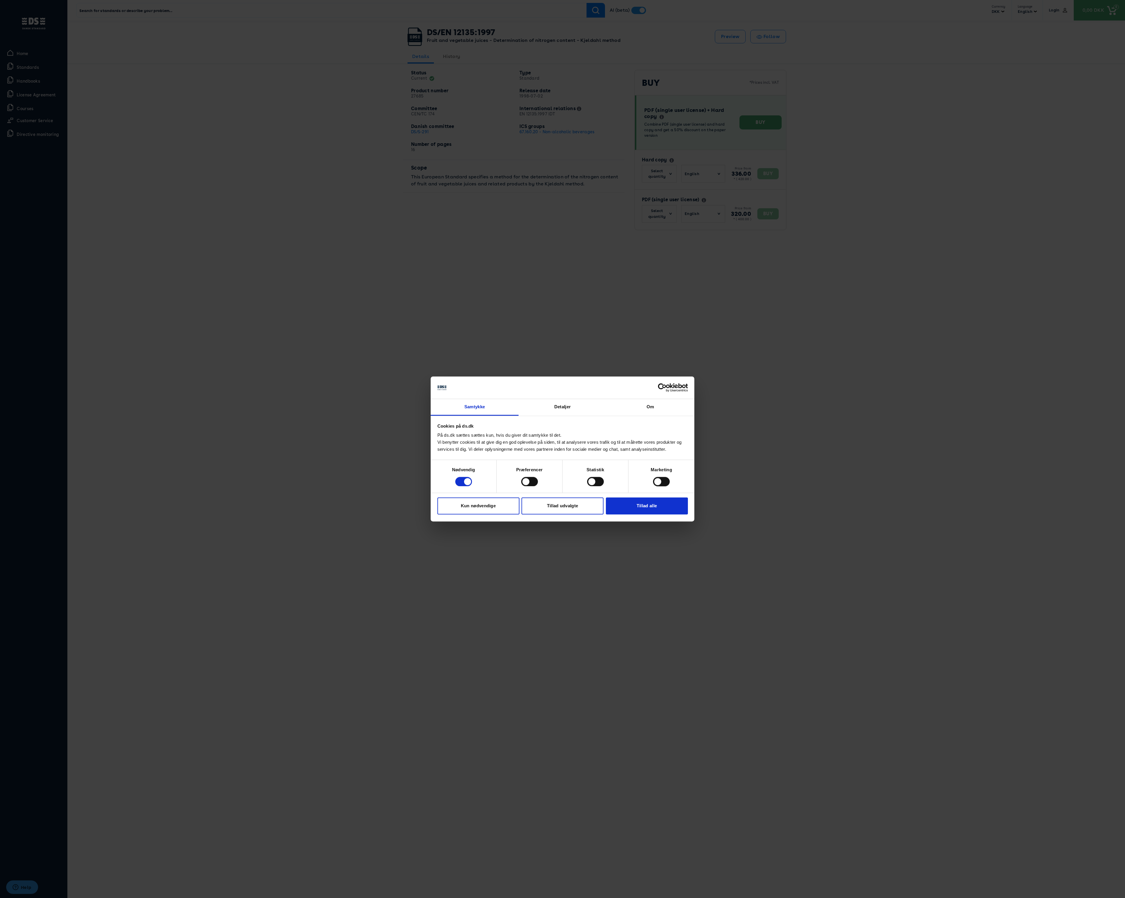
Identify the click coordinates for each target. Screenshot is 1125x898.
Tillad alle (647, 505)
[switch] (529, 481)
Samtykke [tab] (474, 406)
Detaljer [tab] (562, 406)
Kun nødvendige (478, 505)
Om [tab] (650, 406)
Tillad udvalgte (562, 505)
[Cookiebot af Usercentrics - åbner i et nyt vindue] (662, 387)
